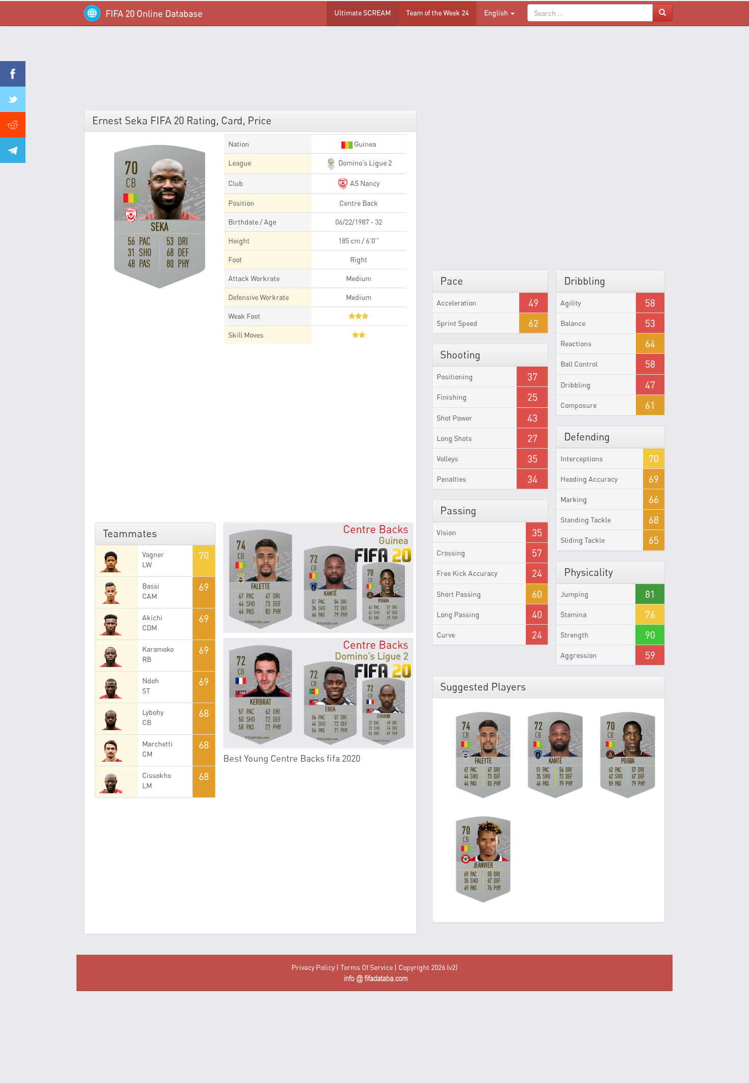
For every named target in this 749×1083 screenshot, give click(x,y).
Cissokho (156, 775)
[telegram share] (12, 150)
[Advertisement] (374, 71)
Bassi (150, 585)
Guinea (364, 144)
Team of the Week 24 (437, 12)
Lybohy (153, 712)
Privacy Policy (313, 967)
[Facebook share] (12, 74)
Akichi (152, 617)
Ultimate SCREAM (362, 12)
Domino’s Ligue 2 (364, 162)
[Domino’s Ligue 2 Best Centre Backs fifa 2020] (318, 693)
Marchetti (157, 743)
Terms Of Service (366, 967)
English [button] (497, 12)
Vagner (153, 554)
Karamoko (158, 649)
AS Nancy (364, 183)
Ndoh (150, 680)
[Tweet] (12, 99)
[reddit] (12, 124)
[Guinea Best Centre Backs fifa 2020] (318, 577)
